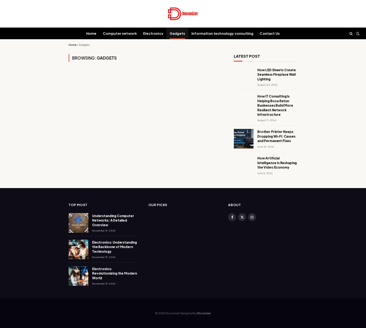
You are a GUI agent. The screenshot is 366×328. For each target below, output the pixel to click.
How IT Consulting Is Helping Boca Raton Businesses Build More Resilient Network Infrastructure (275, 105)
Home (91, 33)
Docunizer (204, 313)
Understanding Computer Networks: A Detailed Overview (113, 220)
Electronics (153, 33)
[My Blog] (183, 14)
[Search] (351, 33)
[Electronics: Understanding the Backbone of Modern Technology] (78, 249)
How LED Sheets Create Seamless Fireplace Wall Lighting (276, 74)
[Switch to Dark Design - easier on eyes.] (357, 33)
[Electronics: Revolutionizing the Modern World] (78, 276)
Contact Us (270, 33)
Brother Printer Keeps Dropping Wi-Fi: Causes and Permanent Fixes (276, 136)
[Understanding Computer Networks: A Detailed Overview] (78, 223)
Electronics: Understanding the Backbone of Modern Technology (114, 246)
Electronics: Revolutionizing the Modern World (114, 273)
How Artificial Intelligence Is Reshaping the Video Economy (277, 162)
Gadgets (177, 33)
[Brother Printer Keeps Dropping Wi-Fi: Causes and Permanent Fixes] (244, 139)
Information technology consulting (222, 33)
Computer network (120, 33)
